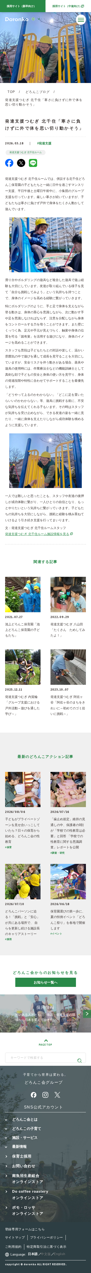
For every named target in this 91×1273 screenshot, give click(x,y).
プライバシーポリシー (46, 1237)
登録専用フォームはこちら (25, 1229)
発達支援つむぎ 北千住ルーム (25, 152)
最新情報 (19, 1147)
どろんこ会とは (25, 1119)
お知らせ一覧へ (46, 982)
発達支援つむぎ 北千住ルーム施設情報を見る (39, 534)
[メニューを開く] (81, 20)
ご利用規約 (13, 1246)
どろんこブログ (37, 92)
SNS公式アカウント (43, 1107)
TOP (11, 92)
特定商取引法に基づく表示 (46, 1246)
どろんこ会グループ (44, 1082)
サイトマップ (15, 1237)
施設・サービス (25, 1138)
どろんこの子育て (26, 1129)
